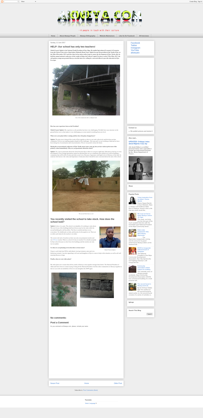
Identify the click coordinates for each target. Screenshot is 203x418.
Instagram (135, 48)
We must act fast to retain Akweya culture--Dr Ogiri (144, 215)
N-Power (55, 240)
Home (53, 36)
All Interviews (144, 36)
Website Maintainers (107, 36)
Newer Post (54, 383)
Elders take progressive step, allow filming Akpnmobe (143, 232)
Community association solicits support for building (143, 267)
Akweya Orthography (87, 36)
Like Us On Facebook (127, 36)
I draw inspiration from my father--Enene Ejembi (144, 199)
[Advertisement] (141, 90)
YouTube (135, 50)
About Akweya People (67, 36)
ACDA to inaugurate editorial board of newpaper (144, 249)
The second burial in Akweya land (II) (144, 285)
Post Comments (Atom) (90, 390)
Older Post (118, 383)
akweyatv (135, 52)
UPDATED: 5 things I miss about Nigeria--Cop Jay (139, 143)
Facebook (135, 43)
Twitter (134, 45)
